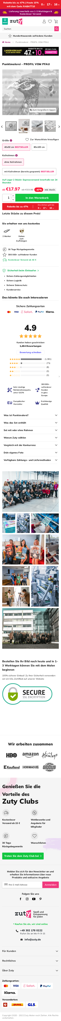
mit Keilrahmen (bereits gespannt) (29, 171)
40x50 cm (16, 147)
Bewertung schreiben (30, 352)
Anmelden (50, 884)
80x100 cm (39, 147)
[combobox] (28, 28)
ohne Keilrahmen (13, 162)
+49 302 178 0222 (31, 930)
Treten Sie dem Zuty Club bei (21, 855)
